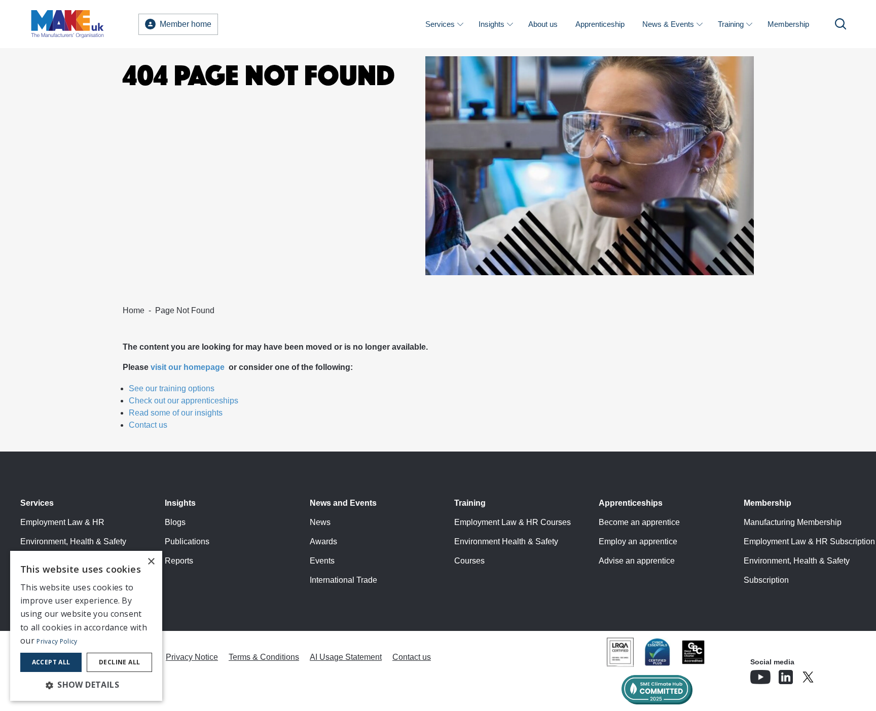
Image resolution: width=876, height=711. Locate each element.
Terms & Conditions (264, 657)
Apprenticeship (600, 24)
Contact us (148, 425)
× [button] (151, 562)
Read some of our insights (176, 412)
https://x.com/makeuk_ (836, 674)
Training (731, 24)
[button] (86, 685)
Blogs (175, 522)
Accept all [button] (51, 662)
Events (322, 560)
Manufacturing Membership (793, 522)
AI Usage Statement (346, 657)
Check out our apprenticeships (183, 400)
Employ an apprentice (638, 541)
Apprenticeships (631, 503)
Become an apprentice (639, 522)
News (320, 522)
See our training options (171, 388)
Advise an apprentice (637, 560)
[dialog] (86, 626)
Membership (788, 24)
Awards (323, 541)
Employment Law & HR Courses (512, 522)
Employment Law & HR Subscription (809, 541)
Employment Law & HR (62, 522)
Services (440, 24)
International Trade (343, 580)
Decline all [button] (119, 662)
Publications (187, 541)
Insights (491, 24)
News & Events (668, 24)
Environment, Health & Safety (73, 541)
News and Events (343, 503)
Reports (179, 560)
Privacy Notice (192, 657)
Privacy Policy (56, 641)
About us (543, 24)
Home (133, 310)
